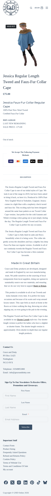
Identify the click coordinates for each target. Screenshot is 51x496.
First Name (25, 391)
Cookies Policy (9, 459)
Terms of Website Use (12, 463)
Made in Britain (39, 286)
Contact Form (8, 446)
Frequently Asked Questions (14, 452)
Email (24, 414)
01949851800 (19, 369)
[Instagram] (19, 482)
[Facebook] (6, 482)
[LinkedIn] (25, 482)
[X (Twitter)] (12, 482)
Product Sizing (9, 449)
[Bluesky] (45, 482)
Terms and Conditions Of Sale (15, 466)
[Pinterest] (32, 482)
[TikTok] (39, 482)
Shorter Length (23, 319)
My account (8, 469)
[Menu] (47, 8)
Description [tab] (25, 177)
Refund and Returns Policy (14, 456)
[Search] (31, 8)
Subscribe (26, 427)
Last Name (25, 402)
